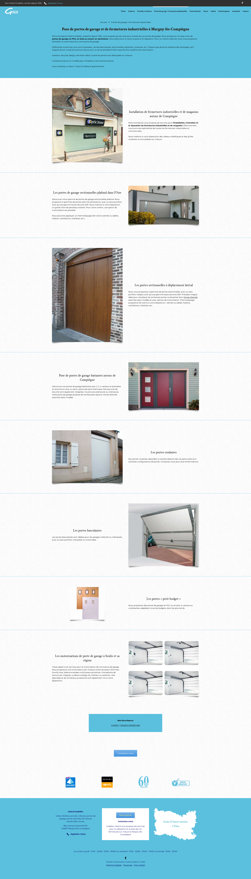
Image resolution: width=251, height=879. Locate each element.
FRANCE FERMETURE (130, 725)
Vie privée (127, 865)
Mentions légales (114, 865)
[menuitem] (123, 11)
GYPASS (115, 725)
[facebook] (242, 3)
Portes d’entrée (191, 297)
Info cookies (139, 865)
